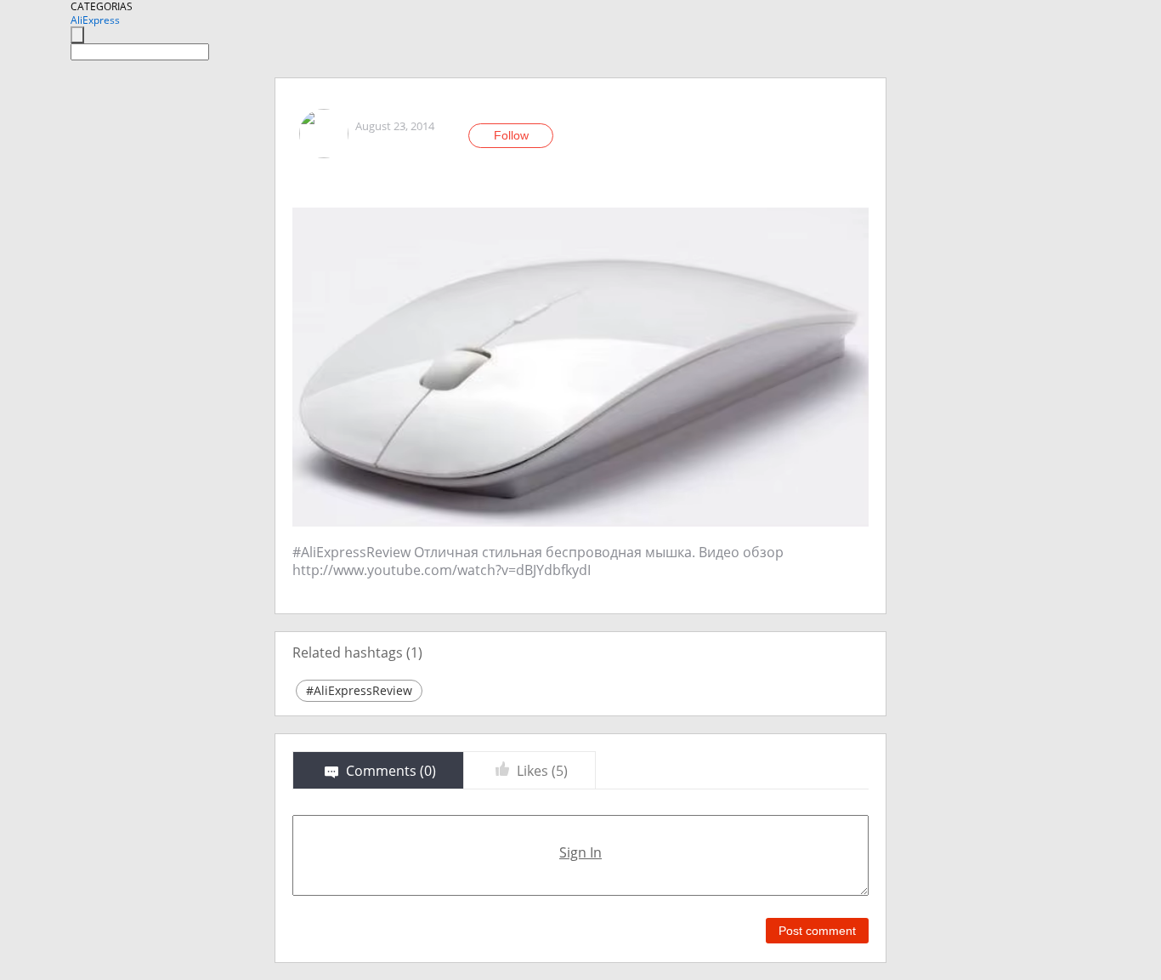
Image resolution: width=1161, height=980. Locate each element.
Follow (511, 135)
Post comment (817, 930)
